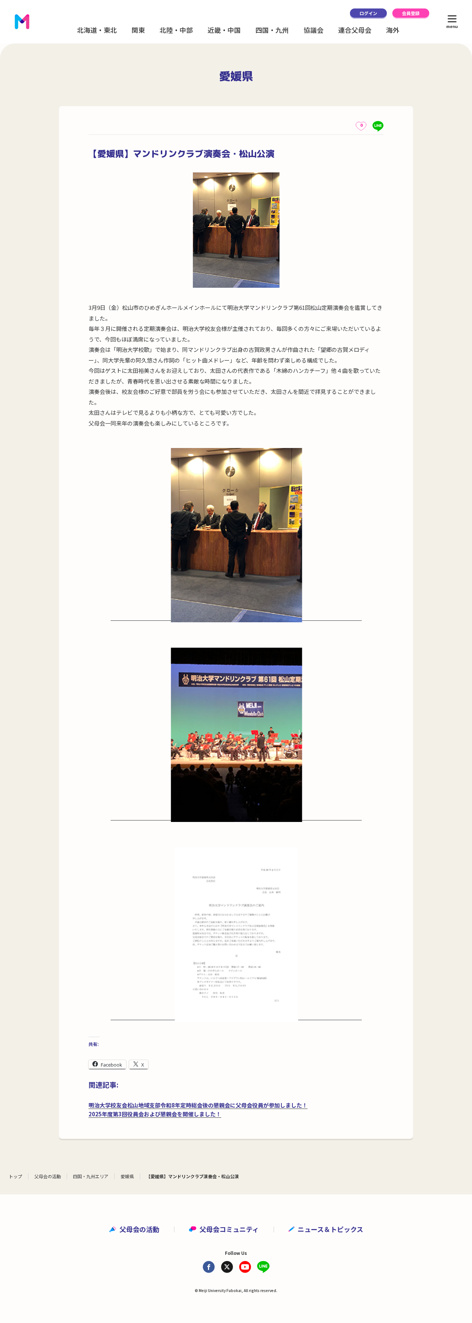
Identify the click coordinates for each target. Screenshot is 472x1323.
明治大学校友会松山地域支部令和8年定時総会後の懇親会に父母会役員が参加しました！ (198, 1105)
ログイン (368, 13)
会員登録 (411, 13)
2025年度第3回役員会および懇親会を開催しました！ (154, 1114)
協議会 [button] (313, 30)
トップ (15, 1176)
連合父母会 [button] (354, 30)
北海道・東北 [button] (97, 30)
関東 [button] (138, 30)
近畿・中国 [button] (224, 30)
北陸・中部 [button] (176, 30)
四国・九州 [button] (272, 30)
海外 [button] (392, 30)
